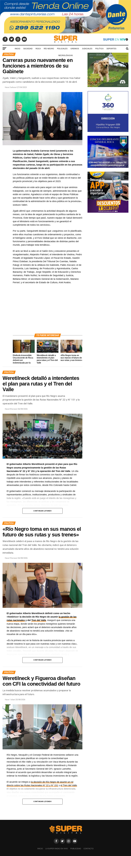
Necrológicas (65, 55)
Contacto (89, 849)
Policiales (62, 49)
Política (99, 49)
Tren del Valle (38, 620)
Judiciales (87, 49)
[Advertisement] (47, 312)
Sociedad (27, 49)
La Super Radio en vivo (56, 849)
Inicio (17, 49)
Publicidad (75, 849)
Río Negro (49, 49)
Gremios (74, 49)
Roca (38, 49)
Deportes (111, 49)
